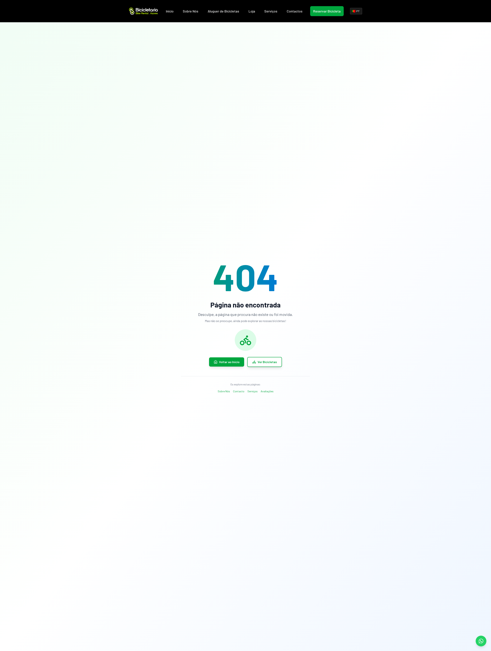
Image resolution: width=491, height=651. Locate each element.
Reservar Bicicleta (327, 11)
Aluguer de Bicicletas (223, 11)
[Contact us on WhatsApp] (481, 641)
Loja (252, 11)
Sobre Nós (190, 11)
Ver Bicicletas (267, 362)
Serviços (270, 11)
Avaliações (267, 391)
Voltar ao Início (229, 362)
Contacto (238, 391)
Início (170, 11)
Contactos (294, 11)
